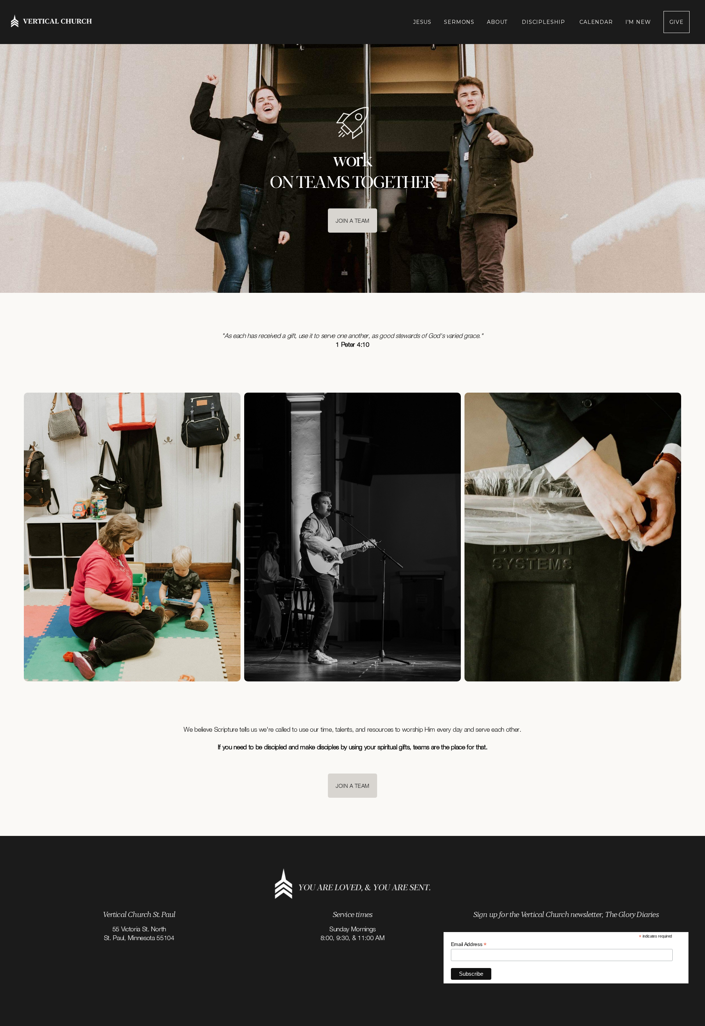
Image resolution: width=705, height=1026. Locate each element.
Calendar (596, 22)
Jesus (422, 22)
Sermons (459, 22)
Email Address (469, 944)
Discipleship (544, 22)
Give (676, 22)
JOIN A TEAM (352, 220)
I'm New (638, 22)
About (498, 22)
